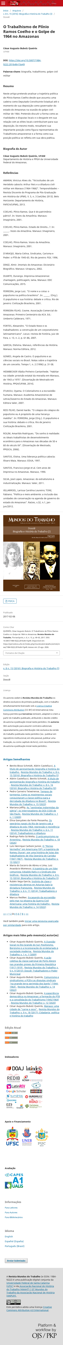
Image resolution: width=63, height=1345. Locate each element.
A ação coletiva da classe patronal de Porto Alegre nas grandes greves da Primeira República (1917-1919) (33, 962)
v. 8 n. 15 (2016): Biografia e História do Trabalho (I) (27, 13)
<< (4, 913)
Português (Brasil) (14, 1246)
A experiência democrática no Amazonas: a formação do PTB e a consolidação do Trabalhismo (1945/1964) (35, 996)
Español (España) (14, 1241)
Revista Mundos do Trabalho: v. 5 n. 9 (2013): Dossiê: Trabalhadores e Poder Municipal (34, 970)
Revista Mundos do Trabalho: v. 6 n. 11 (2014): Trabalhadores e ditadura (31, 831)
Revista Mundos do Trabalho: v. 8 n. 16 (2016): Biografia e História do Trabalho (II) (33, 786)
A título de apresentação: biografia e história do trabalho (34, 769)
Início (5, 10)
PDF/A (11, 601)
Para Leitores (11, 1207)
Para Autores (11, 1212)
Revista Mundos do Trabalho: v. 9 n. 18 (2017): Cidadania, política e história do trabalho (34, 1012)
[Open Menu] (3, 3)
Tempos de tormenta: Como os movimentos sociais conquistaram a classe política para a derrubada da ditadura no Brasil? (31, 796)
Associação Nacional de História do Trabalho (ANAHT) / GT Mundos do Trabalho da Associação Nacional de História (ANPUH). (30, 1291)
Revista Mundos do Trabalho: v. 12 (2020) (33, 1002)
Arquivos (16, 10)
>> (27, 913)
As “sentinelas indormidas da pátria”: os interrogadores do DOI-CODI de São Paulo (34, 810)
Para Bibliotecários (14, 1217)
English (9, 1236)
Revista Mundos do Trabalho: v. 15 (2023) (33, 803)
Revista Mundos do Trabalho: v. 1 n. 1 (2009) (32, 953)
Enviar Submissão (16, 1260)
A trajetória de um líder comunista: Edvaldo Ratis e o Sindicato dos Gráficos (34, 871)
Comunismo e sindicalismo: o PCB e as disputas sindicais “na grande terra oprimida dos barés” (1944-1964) (34, 982)
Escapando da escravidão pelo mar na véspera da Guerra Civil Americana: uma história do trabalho (32, 900)
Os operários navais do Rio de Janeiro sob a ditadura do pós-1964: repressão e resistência (34, 823)
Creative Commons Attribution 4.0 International (29, 1308)
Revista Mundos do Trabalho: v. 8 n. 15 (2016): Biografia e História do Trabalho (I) (35, 774)
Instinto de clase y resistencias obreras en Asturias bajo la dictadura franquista (31, 884)
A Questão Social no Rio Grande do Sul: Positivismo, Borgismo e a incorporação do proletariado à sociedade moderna (34, 946)
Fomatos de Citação (15, 653)
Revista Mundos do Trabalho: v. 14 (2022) (34, 905)
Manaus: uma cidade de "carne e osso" (34, 1008)
